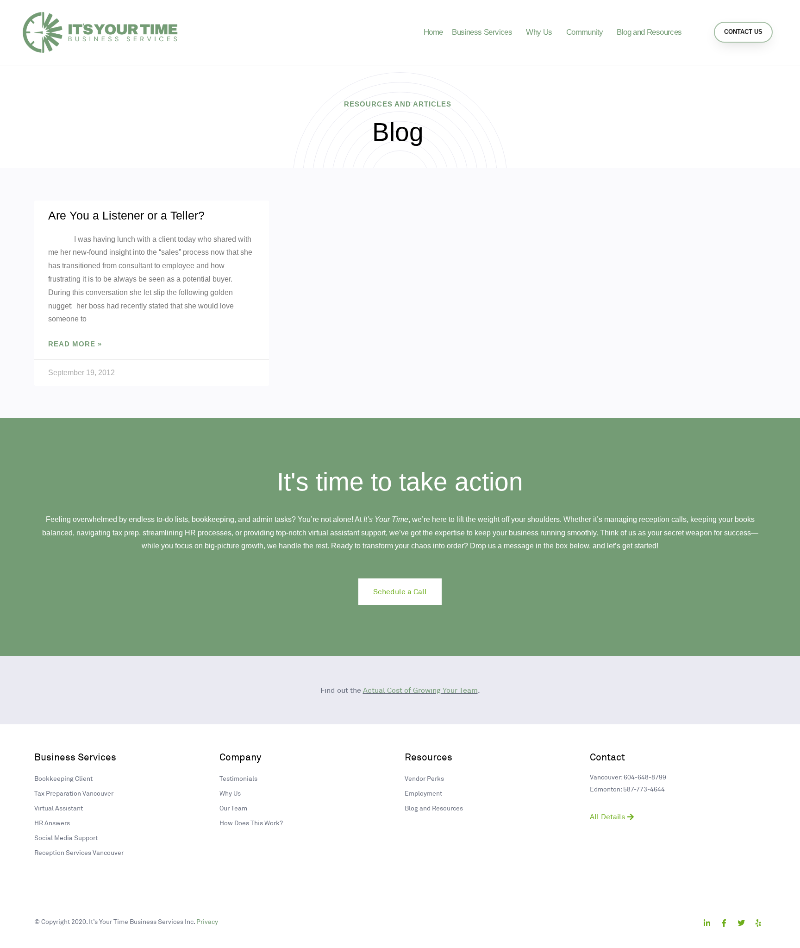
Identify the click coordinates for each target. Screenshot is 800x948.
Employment (423, 793)
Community (584, 32)
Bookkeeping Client (63, 778)
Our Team (233, 808)
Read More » (75, 344)
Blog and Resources (649, 32)
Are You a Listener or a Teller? (126, 215)
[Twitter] (741, 923)
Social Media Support (66, 837)
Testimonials (238, 778)
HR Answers (52, 823)
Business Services (482, 32)
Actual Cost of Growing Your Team (420, 690)
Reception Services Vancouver (79, 852)
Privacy (207, 921)
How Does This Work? (251, 823)
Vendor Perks (424, 778)
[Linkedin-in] (707, 923)
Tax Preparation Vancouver (73, 793)
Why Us (539, 32)
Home (433, 32)
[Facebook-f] (724, 923)
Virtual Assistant (58, 808)
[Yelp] (758, 923)
